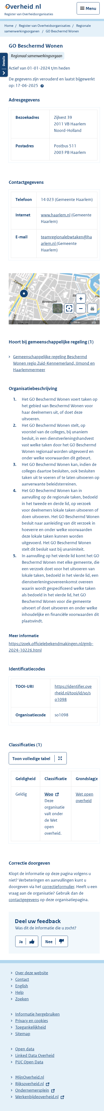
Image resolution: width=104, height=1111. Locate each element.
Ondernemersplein (32, 1090)
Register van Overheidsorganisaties (44, 25)
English (21, 986)
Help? (42, 86)
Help (19, 992)
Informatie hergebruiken (37, 1014)
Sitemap (22, 1033)
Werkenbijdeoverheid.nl (37, 1096)
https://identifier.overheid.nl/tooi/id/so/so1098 (73, 693)
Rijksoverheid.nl (29, 1083)
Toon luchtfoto (57, 308)
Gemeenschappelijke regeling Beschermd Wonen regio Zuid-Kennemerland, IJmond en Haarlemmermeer (54, 363)
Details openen (4, 65)
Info (94, 322)
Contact (22, 979)
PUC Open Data (29, 1062)
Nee (48, 941)
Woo (49, 794)
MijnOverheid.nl (29, 1077)
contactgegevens (24, 899)
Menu (91, 8)
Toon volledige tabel (31, 758)
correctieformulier (58, 886)
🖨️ (92, 308)
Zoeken (22, 999)
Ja (21, 941)
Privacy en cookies (31, 1020)
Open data (24, 1049)
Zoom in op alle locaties (69, 308)
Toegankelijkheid (30, 1027)
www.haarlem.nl (55, 215)
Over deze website (31, 973)
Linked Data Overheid (34, 1055)
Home (8, 25)
